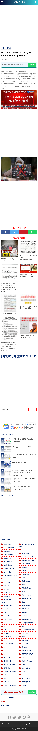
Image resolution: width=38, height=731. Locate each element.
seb (23, 626)
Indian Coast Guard (10, 671)
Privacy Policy (22, 724)
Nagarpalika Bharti (28, 560)
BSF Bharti (7, 582)
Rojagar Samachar (28, 623)
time (23, 657)
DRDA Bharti (8, 605)
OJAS (24, 578)
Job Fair (6, 682)
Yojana (24, 685)
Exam (5, 612)
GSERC (6, 647)
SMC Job (25, 633)
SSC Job (25, 644)
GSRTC (6, 651)
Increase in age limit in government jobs (27, 336)
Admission (7, 544)
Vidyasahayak (26, 675)
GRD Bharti (7, 637)
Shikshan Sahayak (28, 630)
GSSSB (6, 654)
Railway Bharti (26, 605)
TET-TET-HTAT (27, 654)
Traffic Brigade (27, 661)
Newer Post (5, 409)
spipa (23, 637)
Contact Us (12, 724)
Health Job (7, 661)
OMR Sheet (26, 581)
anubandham (8, 562)
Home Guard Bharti (10, 664)
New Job (25, 567)
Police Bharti (26, 595)
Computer (7, 596)
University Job (27, 668)
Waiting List (26, 682)
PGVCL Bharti (26, 588)
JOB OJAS (19, 2)
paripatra (25, 585)
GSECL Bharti (8, 644)
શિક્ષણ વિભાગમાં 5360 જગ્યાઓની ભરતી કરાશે (26, 276)
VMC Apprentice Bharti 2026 (21, 447)
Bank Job (7, 579)
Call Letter (7, 586)
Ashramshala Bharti (10, 575)
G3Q (5, 623)
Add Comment (5, 59)
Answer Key (8, 558)
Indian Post (7, 675)
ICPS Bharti (7, 668)
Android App (8, 551)
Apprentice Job (9, 568)
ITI (5, 678)
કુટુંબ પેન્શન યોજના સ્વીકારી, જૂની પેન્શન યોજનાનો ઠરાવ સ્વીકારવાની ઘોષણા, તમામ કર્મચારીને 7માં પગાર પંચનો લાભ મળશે (9, 346)
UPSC (24, 671)
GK (5, 626)
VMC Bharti (26, 678)
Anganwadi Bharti (9, 555)
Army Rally (7, 572)
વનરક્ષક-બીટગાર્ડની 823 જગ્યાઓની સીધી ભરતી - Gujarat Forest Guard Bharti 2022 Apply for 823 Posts (9, 287)
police (24, 592)
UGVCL (24, 664)
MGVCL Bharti (26, 553)
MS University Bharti (29, 557)
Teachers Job (26, 651)
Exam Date (7, 616)
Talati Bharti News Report (9, 313)
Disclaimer (32, 724)
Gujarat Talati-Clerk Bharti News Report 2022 (28, 307)
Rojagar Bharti (26, 619)
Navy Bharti (26, 564)
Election (6, 609)
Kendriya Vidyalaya (10, 685)
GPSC (6, 630)
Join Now (32, 65)
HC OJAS (7, 657)
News (24, 571)
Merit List (25, 550)
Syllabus (25, 647)
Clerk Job (7, 593)
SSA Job (25, 640)
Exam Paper (8, 619)
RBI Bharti (25, 609)
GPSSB (6, 633)
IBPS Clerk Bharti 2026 (19, 462)
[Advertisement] (19, 26)
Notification (26, 574)
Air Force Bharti (9, 548)
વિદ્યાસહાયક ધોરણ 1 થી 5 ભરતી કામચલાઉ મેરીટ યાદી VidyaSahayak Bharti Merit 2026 (23, 472)
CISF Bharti (7, 589)
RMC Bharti (26, 616)
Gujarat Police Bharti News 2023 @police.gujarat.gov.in (28, 257)
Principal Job (26, 598)
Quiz (23, 602)
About (4, 724)
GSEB (5, 640)
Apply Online (8, 565)
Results (24, 612)
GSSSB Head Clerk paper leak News (9, 260)
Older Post (32, 409)
